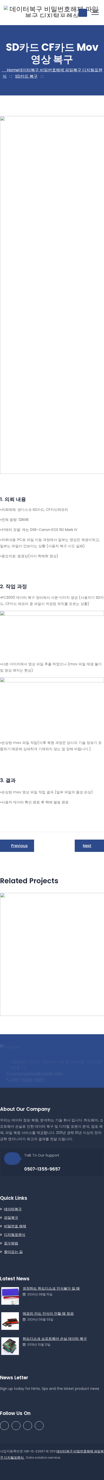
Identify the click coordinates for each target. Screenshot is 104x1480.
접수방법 (11, 1243)
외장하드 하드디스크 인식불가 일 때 (51, 1288)
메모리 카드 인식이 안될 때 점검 (48, 1313)
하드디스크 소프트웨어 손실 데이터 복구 (55, 1338)
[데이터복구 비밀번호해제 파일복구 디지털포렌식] (52, 12)
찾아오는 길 (13, 1251)
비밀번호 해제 (15, 1226)
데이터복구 (13, 1209)
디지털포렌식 (14, 1234)
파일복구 (11, 1217)
